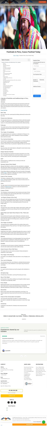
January (4, 63)
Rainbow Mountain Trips (40, 369)
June (4, 75)
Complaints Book (27, 374)
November (5, 88)
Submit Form (37, 95)
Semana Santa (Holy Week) (7, 73)
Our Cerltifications (27, 378)
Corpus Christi (5, 76)
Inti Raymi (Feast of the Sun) (7, 77)
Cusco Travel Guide (27, 368)
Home (14, 55)
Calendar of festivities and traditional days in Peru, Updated (11, 62)
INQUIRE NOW (29, 424)
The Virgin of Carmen (6, 81)
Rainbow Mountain (22, 5)
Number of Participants (35, 80)
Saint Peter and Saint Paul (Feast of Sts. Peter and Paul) (12, 80)
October (4, 84)
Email (34, 69)
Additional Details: (37, 86)
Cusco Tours (39, 5)
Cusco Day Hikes (11, 7)
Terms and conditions (28, 379)
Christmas (4, 95)
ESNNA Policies (27, 375)
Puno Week (5, 92)
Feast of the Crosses (6, 74)
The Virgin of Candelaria (7, 67)
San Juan (4, 78)
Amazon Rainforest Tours (40, 374)
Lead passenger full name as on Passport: (39, 63)
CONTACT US (12, 395)
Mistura (4, 83)
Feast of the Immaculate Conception (9, 94)
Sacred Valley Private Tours (41, 371)
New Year (4, 64)
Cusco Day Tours (39, 372)
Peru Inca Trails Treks (40, 368)
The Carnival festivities (6, 69)
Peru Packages (20, 7)
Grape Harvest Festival (6, 71)
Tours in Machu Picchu (40, 367)
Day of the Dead (5, 91)
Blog (36, 7)
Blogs (18, 55)
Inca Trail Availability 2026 (29, 371)
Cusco (5, 172)
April (4, 72)
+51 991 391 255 (13, 390)
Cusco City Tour (4, 110)
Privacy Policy (26, 376)
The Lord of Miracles (6, 87)
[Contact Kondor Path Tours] (5, 424)
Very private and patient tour (8, 338)
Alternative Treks (29, 7)
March (4, 70)
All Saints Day (5, 90)
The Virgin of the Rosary (7, 86)
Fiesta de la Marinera (6, 65)
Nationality (42, 79)
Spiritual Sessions (39, 375)
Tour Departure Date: (37, 74)
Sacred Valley (31, 5)
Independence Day (6, 82)
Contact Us (26, 372)
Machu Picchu (7, 5)
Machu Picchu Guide (28, 369)
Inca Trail (14, 5)
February (4, 66)
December (5, 93)
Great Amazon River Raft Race (8, 85)
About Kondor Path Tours (28, 367)
